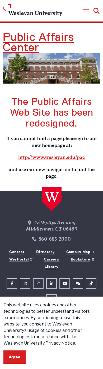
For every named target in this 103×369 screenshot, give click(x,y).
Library (51, 266)
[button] (86, 11)
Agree (14, 356)
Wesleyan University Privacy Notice (39, 343)
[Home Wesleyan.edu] (32, 11)
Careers (51, 259)
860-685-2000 (55, 239)
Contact (17, 251)
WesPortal (19, 259)
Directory (45, 251)
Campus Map (78, 251)
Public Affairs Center (38, 42)
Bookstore (80, 259)
